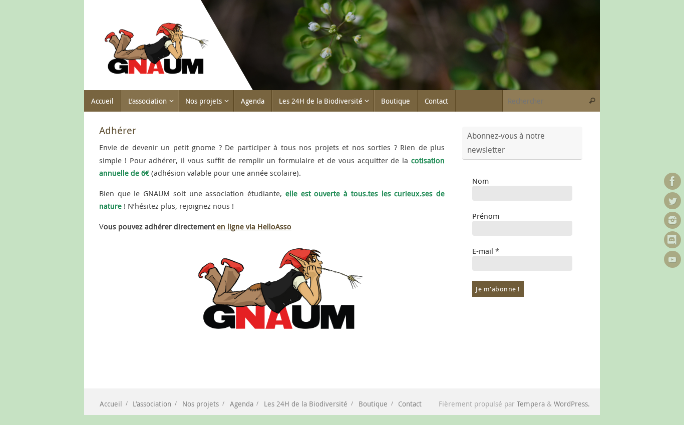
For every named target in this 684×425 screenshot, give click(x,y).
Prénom (485, 216)
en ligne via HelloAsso (254, 226)
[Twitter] (672, 200)
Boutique (373, 403)
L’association (152, 403)
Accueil (111, 403)
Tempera (531, 403)
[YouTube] (672, 259)
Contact (410, 403)
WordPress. (572, 403)
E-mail (485, 251)
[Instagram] (672, 220)
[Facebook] (672, 181)
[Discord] (672, 239)
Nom (480, 181)
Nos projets (200, 403)
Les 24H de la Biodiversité (306, 403)
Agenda (241, 403)
